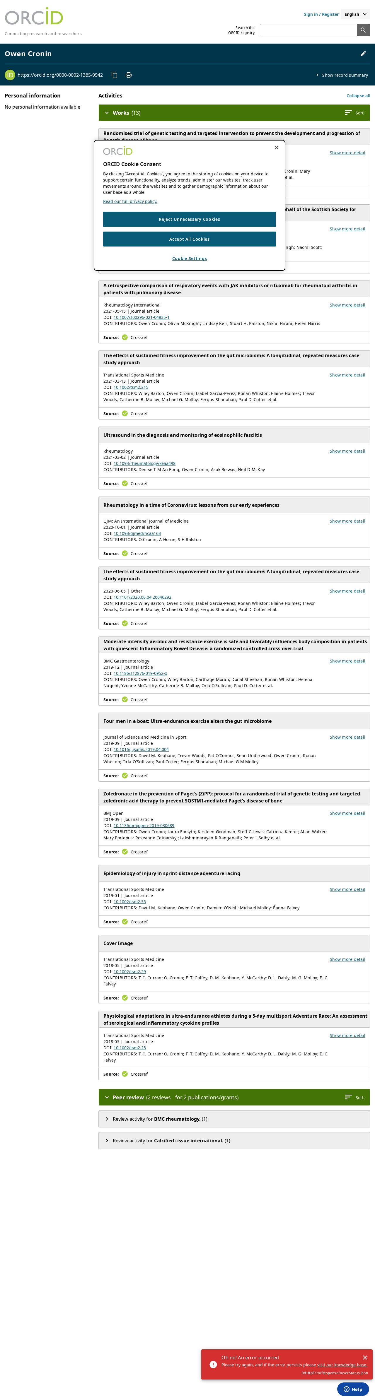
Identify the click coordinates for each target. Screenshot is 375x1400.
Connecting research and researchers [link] (43, 33)
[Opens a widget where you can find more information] (353, 1389)
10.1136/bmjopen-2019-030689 (144, 825)
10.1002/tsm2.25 (130, 1047)
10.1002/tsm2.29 (130, 971)
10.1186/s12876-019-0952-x (140, 673)
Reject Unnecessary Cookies (189, 219)
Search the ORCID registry (241, 30)
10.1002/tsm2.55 (130, 901)
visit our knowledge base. (342, 1365)
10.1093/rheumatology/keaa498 (144, 463)
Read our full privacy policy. (130, 201)
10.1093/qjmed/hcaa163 (137, 533)
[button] (358, 95)
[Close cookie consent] (276, 147)
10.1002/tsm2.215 (131, 387)
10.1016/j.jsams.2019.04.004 (141, 749)
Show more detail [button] (347, 152)
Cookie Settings (189, 258)
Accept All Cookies (189, 239)
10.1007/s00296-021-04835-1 (142, 317)
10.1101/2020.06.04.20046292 (142, 597)
